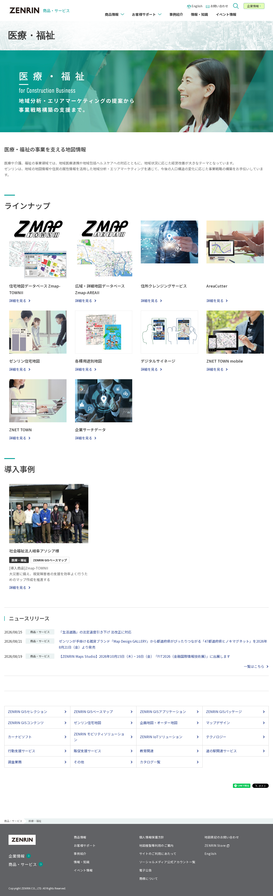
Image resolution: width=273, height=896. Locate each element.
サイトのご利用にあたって (158, 853)
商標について (148, 878)
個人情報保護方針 (151, 837)
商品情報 (80, 837)
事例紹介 (80, 853)
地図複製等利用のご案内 (156, 845)
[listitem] (37, 711)
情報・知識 (82, 862)
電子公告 (145, 870)
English (210, 853)
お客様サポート (85, 845)
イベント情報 (83, 870)
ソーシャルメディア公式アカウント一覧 (167, 862)
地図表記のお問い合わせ (222, 837)
